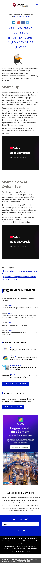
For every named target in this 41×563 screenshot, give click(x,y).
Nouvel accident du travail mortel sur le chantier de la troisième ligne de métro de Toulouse (19, 324)
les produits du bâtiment (22, 16)
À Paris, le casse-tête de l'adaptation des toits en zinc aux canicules (19, 332)
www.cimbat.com (9, 538)
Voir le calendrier (13, 407)
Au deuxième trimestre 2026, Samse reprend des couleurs (18, 298)
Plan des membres (10, 546)
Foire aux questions (18, 549)
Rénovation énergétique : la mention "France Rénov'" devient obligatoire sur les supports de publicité (19, 315)
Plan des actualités (23, 546)
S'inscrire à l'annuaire (15, 384)
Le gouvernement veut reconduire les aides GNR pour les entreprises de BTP (20, 307)
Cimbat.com (27, 493)
